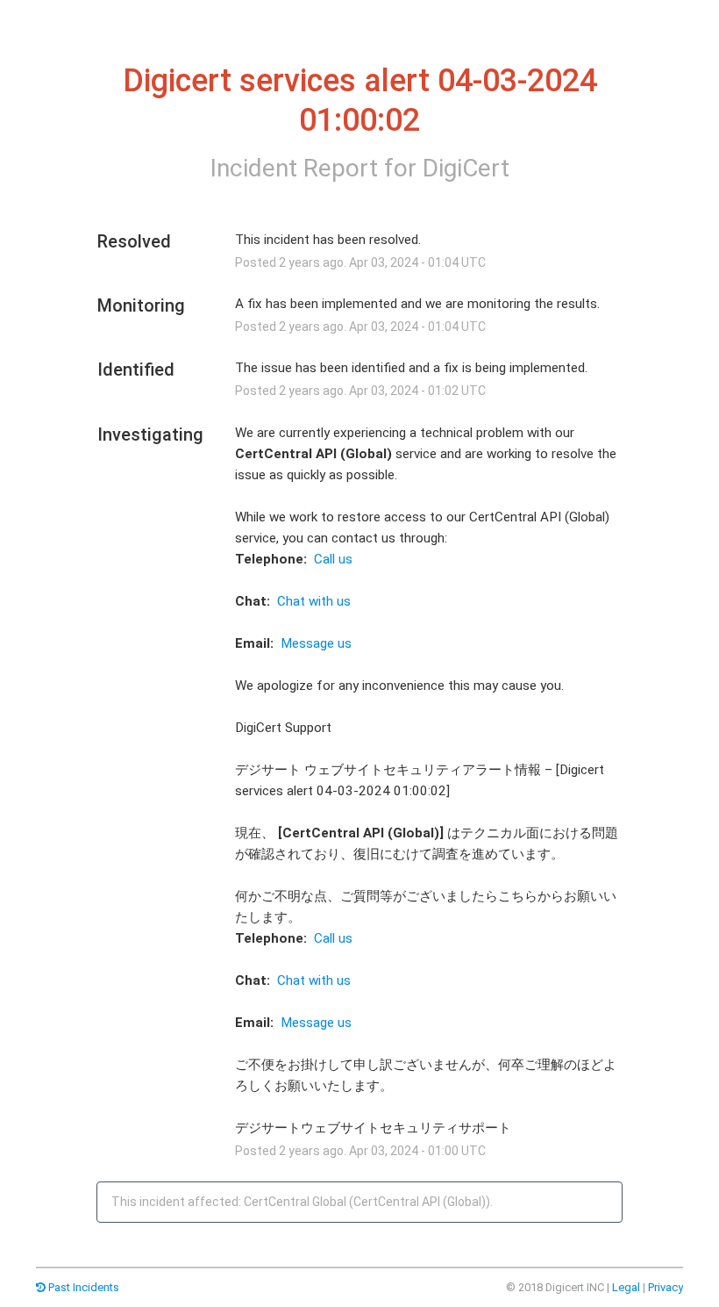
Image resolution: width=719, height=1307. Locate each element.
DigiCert (466, 168)
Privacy (665, 1287)
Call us (333, 559)
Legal (626, 1287)
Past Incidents (82, 1287)
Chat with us (314, 601)
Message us (316, 643)
